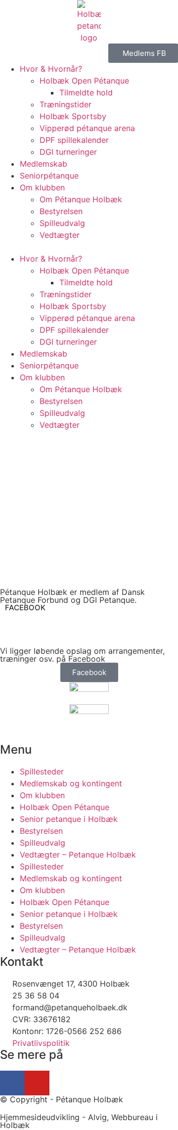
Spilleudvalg (62, 223)
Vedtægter (60, 235)
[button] (89, 247)
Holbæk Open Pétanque (84, 81)
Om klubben (42, 187)
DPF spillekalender (74, 140)
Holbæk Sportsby (73, 116)
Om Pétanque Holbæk (81, 199)
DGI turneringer (68, 152)
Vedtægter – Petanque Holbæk (78, 854)
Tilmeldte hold (86, 92)
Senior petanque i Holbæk (69, 819)
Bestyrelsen (61, 211)
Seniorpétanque (49, 176)
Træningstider (65, 104)
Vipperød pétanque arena (87, 128)
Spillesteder (42, 771)
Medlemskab (43, 164)
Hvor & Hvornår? (51, 69)
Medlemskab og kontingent (71, 783)
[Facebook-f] (12, 1083)
